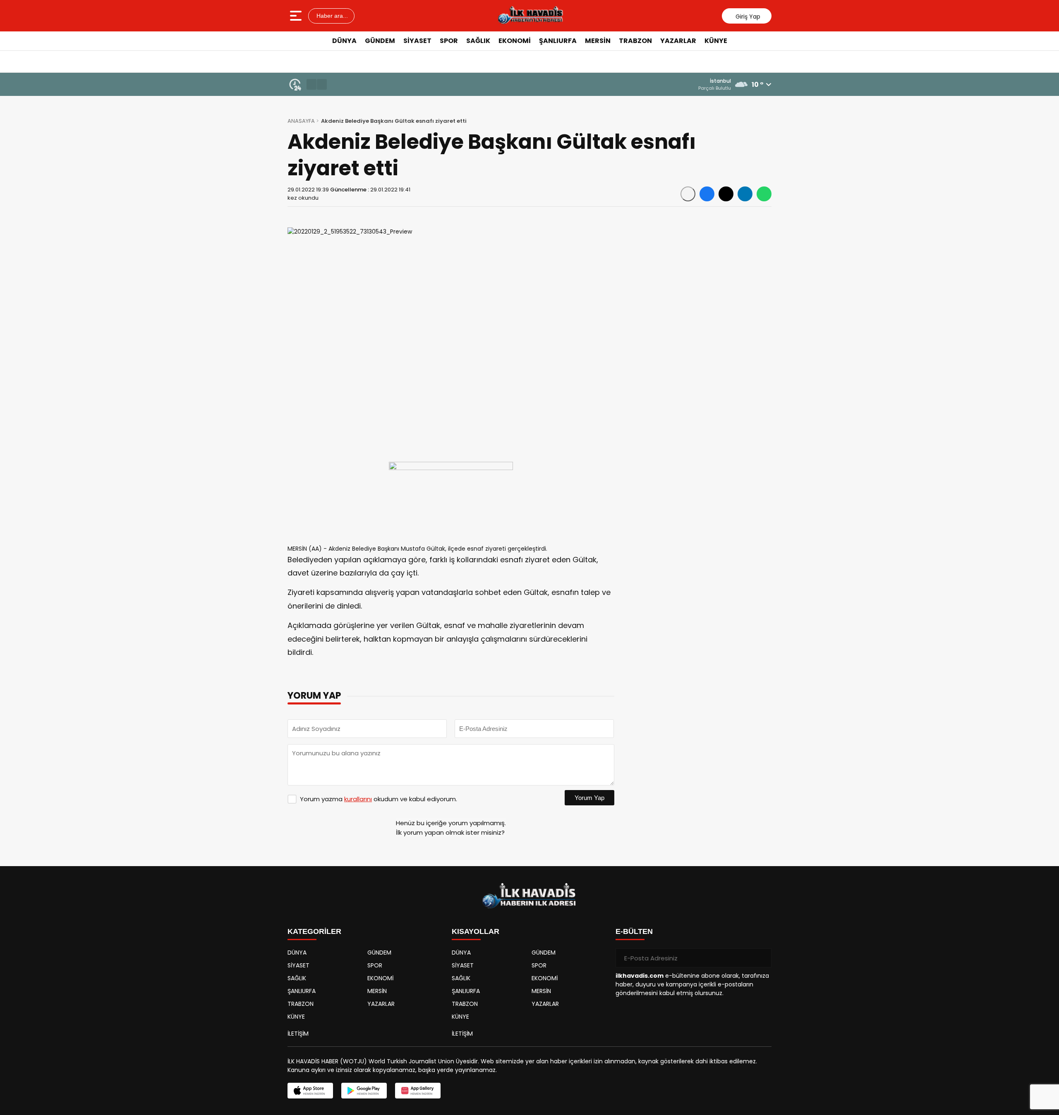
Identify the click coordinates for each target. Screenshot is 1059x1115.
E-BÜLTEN (634, 931)
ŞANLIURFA (558, 40)
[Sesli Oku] (687, 193)
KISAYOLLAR (475, 931)
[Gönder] (761, 957)
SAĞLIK (478, 40)
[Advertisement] (809, 176)
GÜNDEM (380, 40)
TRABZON (635, 40)
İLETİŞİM (298, 1033)
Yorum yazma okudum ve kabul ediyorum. (378, 799)
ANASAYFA (301, 121)
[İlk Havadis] (530, 15)
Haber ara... (331, 15)
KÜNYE (715, 40)
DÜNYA (344, 40)
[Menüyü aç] (297, 15)
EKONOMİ (514, 40)
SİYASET (417, 40)
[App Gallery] (418, 1090)
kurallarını (358, 799)
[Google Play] (364, 1090)
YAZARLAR (678, 40)
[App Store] (310, 1090)
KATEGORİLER (314, 931)
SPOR (449, 40)
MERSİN (598, 40)
